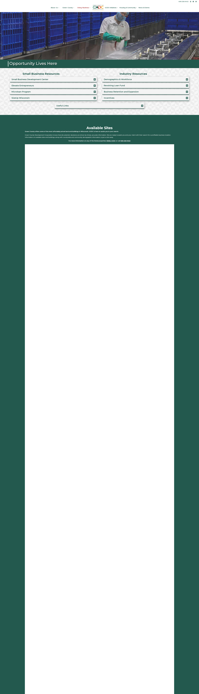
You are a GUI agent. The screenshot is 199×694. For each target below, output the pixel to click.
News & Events (144, 8)
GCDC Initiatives (111, 8)
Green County (67, 8)
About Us (54, 8)
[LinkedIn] (196, 2)
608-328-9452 (125, 141)
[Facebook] (193, 2)
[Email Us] (190, 2)
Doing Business (83, 8)
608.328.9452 (184, 1)
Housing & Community (127, 8)
